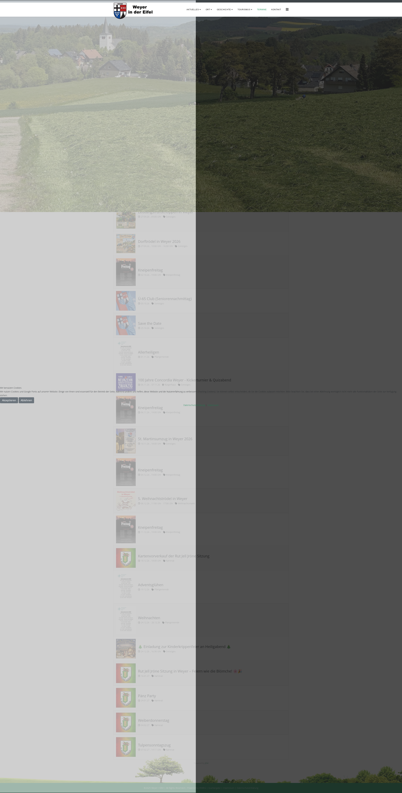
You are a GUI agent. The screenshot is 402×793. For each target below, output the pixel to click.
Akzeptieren (9, 400)
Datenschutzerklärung (194, 405)
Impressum (213, 405)
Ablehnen (26, 400)
